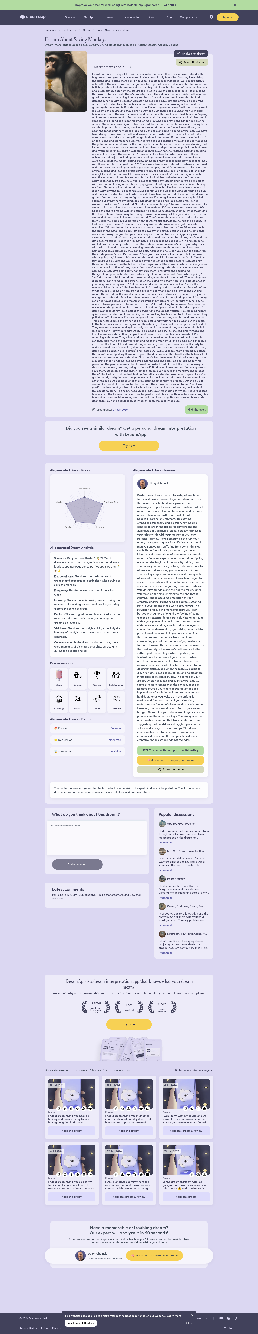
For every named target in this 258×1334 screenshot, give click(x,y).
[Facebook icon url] (213, 1318)
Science (70, 17)
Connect (170, 5)
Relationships (69, 30)
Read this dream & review (186, 1131)
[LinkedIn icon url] (207, 1318)
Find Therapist (197, 409)
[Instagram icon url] (228, 1318)
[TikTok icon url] (236, 1318)
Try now (228, 17)
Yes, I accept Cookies (81, 1323)
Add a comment (77, 864)
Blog (169, 17)
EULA (44, 1328)
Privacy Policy (28, 1328)
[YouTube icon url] (221, 1318)
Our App (89, 17)
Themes (108, 17)
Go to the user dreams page (192, 1070)
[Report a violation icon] (129, 67)
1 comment (165, 842)
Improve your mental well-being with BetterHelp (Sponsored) (117, 5)
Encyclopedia (130, 17)
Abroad (87, 30)
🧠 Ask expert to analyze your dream (170, 760)
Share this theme (194, 62)
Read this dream (72, 1131)
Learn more (174, 1316)
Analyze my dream (193, 53)
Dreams (152, 17)
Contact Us (231, 1328)
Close (189, 1323)
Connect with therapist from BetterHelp (174, 750)
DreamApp (51, 30)
